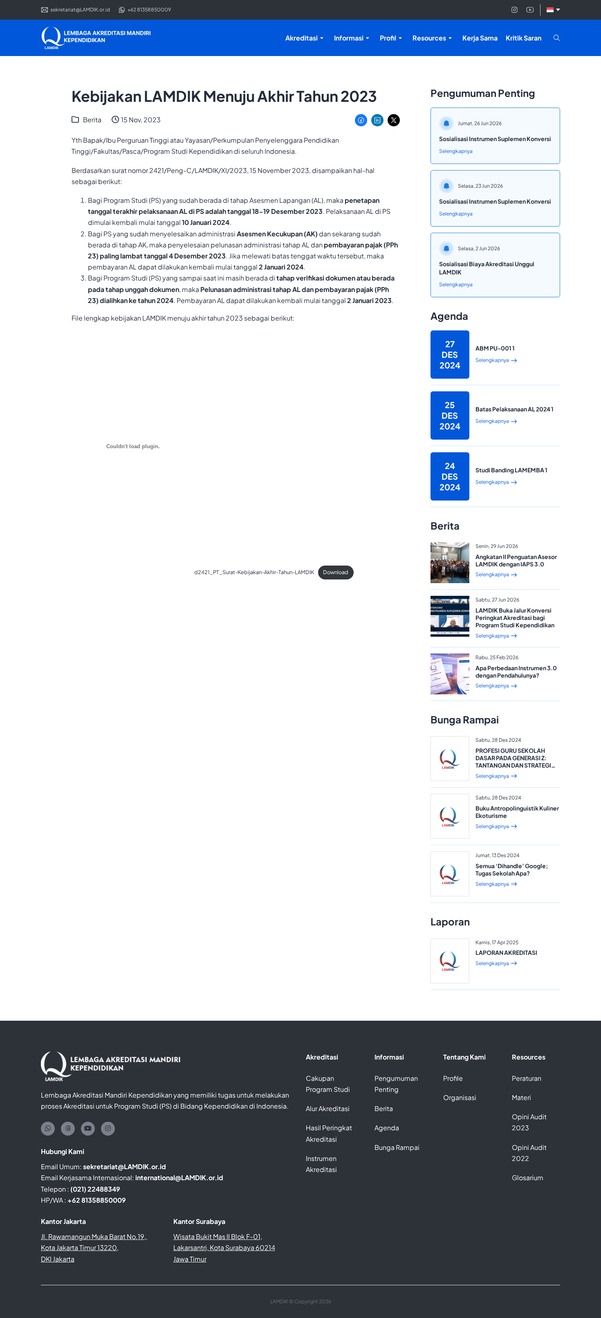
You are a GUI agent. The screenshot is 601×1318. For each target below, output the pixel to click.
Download (335, 572)
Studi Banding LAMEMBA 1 (511, 470)
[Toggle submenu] (322, 38)
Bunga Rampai (397, 1147)
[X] (394, 120)
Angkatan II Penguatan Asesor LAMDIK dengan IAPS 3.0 (516, 560)
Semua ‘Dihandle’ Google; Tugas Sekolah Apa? (511, 869)
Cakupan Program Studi (328, 1083)
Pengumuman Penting (396, 1083)
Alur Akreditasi (328, 1108)
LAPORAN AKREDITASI (506, 952)
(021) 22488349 (95, 1189)
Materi (521, 1097)
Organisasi (459, 1097)
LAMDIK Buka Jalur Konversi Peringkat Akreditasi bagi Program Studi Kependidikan (514, 617)
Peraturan (526, 1078)
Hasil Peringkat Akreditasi (329, 1133)
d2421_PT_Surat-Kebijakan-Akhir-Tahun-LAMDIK (254, 572)
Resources (528, 1057)
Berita (92, 119)
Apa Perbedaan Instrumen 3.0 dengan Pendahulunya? (516, 671)
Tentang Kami (464, 1057)
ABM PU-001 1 (495, 348)
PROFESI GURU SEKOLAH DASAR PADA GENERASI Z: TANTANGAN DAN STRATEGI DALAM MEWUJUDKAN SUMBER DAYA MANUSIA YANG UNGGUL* (513, 769)
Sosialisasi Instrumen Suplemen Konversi (495, 138)
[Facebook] (361, 120)
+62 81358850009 (96, 1200)
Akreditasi (322, 1057)
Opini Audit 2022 (529, 1153)
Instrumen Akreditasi (321, 1164)
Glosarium (527, 1177)
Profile (453, 1078)
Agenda (387, 1127)
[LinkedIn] (377, 120)
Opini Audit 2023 (529, 1122)
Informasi (389, 1057)
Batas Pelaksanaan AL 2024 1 (514, 409)
